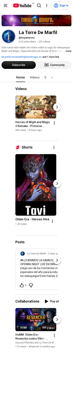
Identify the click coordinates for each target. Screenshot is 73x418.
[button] (52, 77)
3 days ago (54, 253)
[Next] (57, 107)
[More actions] (54, 123)
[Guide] (5, 5)
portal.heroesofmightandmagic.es (23, 57)
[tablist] (36, 77)
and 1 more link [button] (50, 57)
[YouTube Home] (22, 5)
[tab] (20, 77)
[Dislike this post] (31, 285)
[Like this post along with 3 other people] (22, 285)
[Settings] (46, 5)
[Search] (39, 5)
